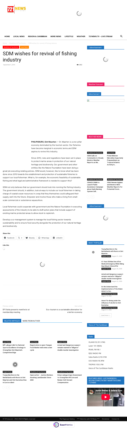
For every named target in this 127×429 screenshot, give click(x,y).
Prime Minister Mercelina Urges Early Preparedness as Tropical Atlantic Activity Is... (115, 160)
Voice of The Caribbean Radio (101, 368)
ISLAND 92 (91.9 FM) (97, 342)
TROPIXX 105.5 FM (96, 364)
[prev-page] (4, 387)
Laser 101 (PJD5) (95, 346)
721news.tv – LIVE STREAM (100, 36)
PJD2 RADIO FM (95, 353)
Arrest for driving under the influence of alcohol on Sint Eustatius (111, 303)
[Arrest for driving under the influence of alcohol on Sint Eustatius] (93, 304)
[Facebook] (5, 70)
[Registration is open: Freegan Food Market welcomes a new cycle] (42, 334)
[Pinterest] (16, 70)
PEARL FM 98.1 (95, 349)
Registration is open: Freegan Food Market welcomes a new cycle (41, 347)
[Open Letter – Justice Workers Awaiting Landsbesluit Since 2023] (42, 364)
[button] (121, 36)
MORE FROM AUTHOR (31, 321)
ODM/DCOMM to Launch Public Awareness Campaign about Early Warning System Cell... (95, 187)
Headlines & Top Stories (17, 43)
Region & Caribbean (37, 36)
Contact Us (115, 419)
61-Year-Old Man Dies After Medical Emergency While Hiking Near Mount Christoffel (112, 264)
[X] (10, 70)
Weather (81, 36)
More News (55, 36)
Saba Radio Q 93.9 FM (98, 357)
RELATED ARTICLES (12, 321)
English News (62, 342)
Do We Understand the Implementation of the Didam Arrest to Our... (112, 289)
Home (7, 36)
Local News (19, 36)
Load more (105, 315)
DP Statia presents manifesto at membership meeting (16, 310)
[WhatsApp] (22, 70)
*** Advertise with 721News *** (88, 419)
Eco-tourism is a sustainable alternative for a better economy (64, 310)
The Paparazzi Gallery (67, 419)
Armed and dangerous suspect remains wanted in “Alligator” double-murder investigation (68, 347)
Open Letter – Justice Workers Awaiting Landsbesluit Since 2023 (41, 377)
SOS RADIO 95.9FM (96, 361)
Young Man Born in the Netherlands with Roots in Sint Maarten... (112, 251)
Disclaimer (105, 419)
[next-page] (8, 387)
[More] (28, 70)
